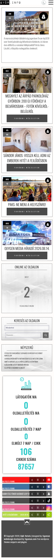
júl (7, 130)
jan (9, 13)
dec (7, 70)
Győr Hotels (25, 535)
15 (7, 183)
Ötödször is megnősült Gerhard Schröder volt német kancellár (23, 354)
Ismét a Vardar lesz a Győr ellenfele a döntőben (21, 361)
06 (7, 134)
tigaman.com (31, 538)
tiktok (49, 501)
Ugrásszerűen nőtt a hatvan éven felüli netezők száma (23, 358)
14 (7, 75)
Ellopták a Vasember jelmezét (14, 368)
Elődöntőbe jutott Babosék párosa (16, 365)
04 (10, 18)
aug (7, 179)
